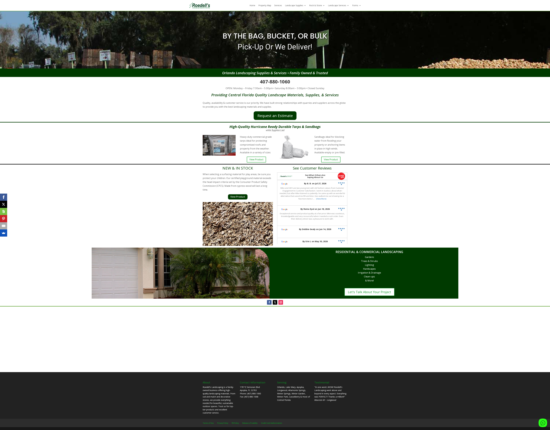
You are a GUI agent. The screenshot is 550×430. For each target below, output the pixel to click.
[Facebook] (3, 197)
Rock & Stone (315, 5)
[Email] (3, 225)
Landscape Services (337, 5)
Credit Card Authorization (271, 423)
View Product (256, 159)
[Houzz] (3, 211)
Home (252, 5)
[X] (3, 204)
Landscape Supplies (294, 5)
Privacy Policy (222, 423)
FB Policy (235, 423)
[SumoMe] (3, 233)
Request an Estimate (275, 115)
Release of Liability (250, 423)
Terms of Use (208, 423)
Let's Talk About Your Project (369, 292)
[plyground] (238, 245)
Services (278, 5)
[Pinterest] (3, 218)
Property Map (264, 5)
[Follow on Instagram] (280, 302)
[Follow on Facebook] (269, 302)
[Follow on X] (275, 302)
